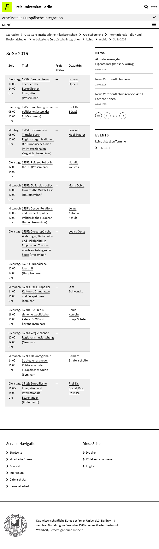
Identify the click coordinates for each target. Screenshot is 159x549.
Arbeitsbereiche (93, 35)
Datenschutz (17, 479)
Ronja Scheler (78, 319)
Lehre (89, 39)
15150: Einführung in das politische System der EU (37, 111)
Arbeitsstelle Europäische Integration (57, 39)
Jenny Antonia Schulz (74, 213)
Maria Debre (76, 185)
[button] (98, 116)
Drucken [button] (91, 452)
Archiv (103, 39)
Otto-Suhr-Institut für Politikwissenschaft (50, 35)
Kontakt (15, 466)
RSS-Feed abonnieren (99, 459)
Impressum (17, 473)
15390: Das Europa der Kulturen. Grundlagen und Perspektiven (36, 291)
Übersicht (105, 148)
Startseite (12, 35)
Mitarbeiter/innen (21, 459)
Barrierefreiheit (19, 486)
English (90, 466)
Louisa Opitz (77, 231)
